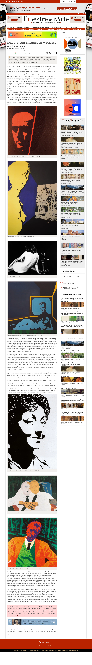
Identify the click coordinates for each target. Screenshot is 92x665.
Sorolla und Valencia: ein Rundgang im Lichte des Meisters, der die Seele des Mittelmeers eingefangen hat (72, 263)
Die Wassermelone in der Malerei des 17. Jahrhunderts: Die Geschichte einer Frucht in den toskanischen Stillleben (71, 169)
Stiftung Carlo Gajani (19, 615)
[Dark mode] (56, 53)
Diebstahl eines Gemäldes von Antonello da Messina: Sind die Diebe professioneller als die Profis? (72, 327)
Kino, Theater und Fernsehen (77, 29)
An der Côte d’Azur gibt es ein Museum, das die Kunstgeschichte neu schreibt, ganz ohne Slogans (72, 157)
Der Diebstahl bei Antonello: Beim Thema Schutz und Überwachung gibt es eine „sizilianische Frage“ (72, 414)
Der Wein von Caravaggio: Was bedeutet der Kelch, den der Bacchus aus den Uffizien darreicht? (71, 145)
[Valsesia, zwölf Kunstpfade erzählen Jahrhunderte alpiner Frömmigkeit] (72, 198)
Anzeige (56, 13)
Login (63, 1)
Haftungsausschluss (25, 50)
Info (50, 13)
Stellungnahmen (56, 27)
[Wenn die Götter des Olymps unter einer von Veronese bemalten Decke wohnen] (72, 176)
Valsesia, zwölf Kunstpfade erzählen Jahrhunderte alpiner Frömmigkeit (69, 203)
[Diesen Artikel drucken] (50, 53)
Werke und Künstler (23, 27)
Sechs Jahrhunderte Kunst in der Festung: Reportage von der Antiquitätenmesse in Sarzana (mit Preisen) (72, 400)
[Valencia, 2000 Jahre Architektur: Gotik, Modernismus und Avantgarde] (72, 222)
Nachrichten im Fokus (40, 29)
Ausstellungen (23, 29)
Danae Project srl (54, 650)
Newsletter (44, 13)
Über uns (36, 13)
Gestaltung (74, 27)
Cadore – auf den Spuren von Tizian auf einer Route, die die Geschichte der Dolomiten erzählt (72, 192)
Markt (68, 29)
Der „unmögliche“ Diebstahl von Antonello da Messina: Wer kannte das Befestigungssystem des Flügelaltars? (72, 300)
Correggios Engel (65, 376)
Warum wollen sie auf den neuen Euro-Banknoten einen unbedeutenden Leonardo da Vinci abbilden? (72, 313)
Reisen (66, 27)
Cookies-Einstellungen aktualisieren (67, 650)
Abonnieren (72, 1)
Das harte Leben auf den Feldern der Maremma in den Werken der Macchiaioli (72, 387)
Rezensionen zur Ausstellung (40, 27)
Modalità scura (75, 650)
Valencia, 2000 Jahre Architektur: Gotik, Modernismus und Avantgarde (70, 226)
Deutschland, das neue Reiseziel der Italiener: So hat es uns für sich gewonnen (72, 351)
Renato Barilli (12, 48)
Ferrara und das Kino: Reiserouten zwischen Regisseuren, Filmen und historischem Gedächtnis (71, 238)
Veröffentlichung (60, 29)
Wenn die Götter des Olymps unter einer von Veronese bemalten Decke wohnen (71, 181)
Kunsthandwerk (50, 29)
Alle (8, 29)
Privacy (59, 650)
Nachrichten (10, 27)
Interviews (31, 29)
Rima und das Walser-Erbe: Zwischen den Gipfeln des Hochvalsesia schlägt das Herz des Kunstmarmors (72, 215)
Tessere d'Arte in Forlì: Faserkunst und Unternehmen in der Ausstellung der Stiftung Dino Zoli (71, 250)
